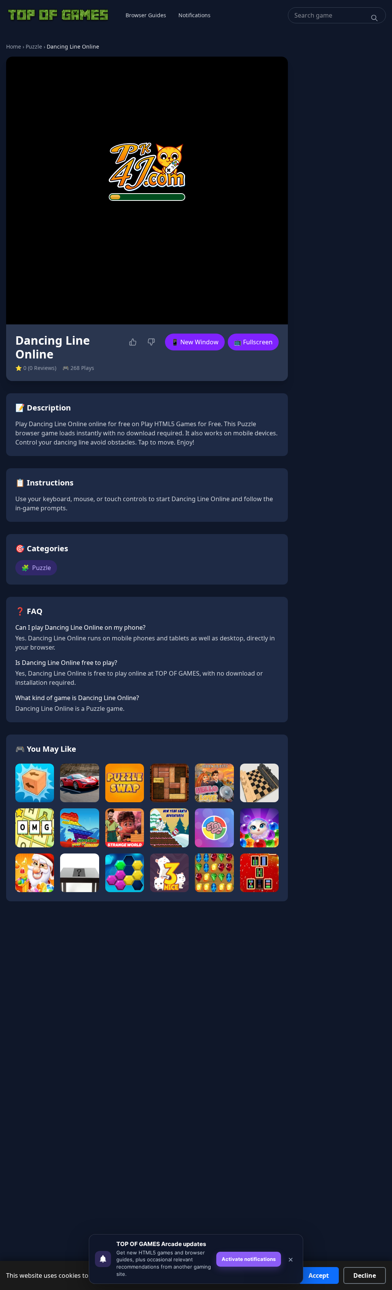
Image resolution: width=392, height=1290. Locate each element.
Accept (319, 1275)
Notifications (194, 15)
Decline (364, 1275)
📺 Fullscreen (253, 342)
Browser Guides (146, 15)
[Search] (374, 18)
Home (13, 46)
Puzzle (34, 46)
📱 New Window (195, 342)
